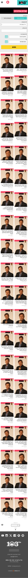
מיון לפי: (25, 16)
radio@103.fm (14, 556)
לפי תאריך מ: (24, 34)
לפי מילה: (24, 28)
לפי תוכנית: (24, 22)
